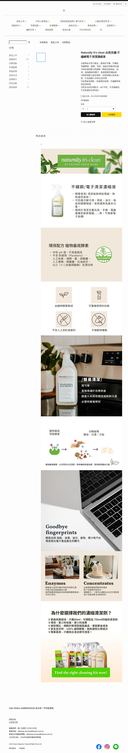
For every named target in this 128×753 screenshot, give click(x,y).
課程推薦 (49, 30)
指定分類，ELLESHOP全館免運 (94, 96)
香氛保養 (92, 25)
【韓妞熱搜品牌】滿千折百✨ (72, 21)
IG (101, 30)
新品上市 (21, 21)
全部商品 (44, 42)
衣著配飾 (54, 25)
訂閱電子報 (13, 722)
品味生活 (73, 25)
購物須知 (12, 719)
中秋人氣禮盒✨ (43, 21)
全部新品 (66, 42)
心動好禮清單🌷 (102, 21)
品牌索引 (111, 25)
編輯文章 (30, 30)
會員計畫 (66, 30)
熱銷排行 (16, 25)
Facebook (85, 30)
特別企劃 (13, 83)
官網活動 (35, 25)
